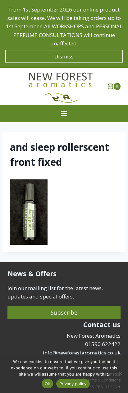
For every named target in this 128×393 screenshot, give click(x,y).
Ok (47, 383)
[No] (120, 373)
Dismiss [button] (64, 56)
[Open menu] (64, 113)
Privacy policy (73, 383)
